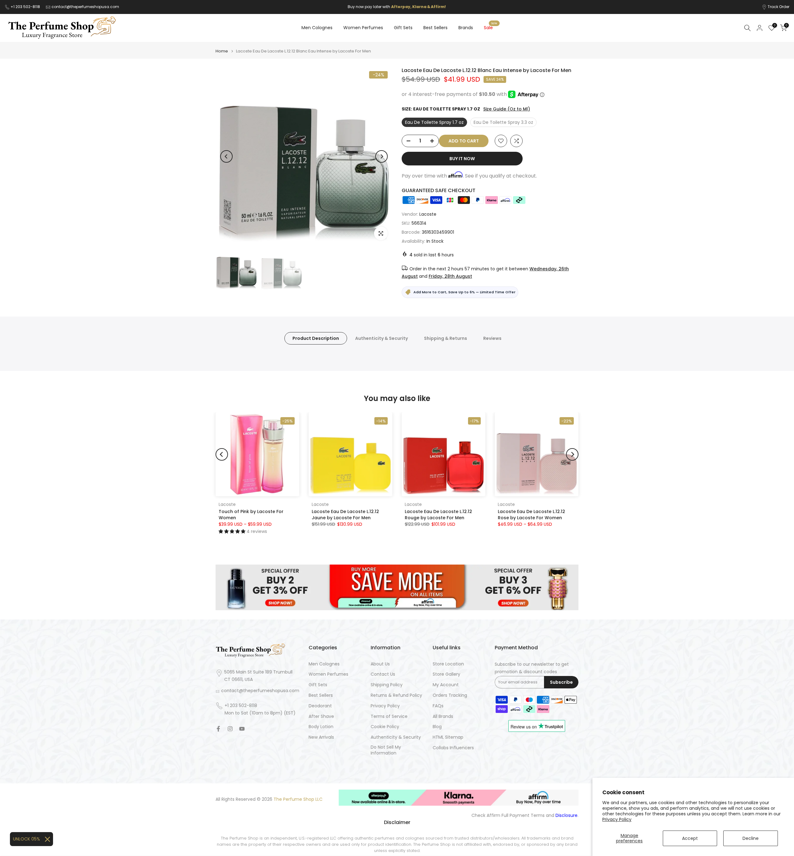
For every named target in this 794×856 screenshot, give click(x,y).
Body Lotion (321, 727)
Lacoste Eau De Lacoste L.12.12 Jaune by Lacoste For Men (345, 514)
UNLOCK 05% (26, 839)
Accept (690, 838)
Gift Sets (403, 28)
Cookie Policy (385, 727)
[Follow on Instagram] (230, 728)
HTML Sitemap (448, 737)
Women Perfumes (363, 28)
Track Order (778, 6)
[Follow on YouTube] (242, 728)
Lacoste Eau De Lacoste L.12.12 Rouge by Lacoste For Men (438, 514)
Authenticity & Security (381, 338)
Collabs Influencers (453, 748)
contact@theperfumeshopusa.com (85, 6)
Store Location (448, 664)
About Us (380, 664)
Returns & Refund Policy (396, 695)
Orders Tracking (450, 695)
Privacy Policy (616, 819)
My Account (446, 685)
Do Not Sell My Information (386, 750)
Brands (465, 28)
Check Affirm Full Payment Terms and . (524, 815)
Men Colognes (316, 28)
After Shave (321, 716)
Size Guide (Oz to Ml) (506, 109)
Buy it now (462, 158)
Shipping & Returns (445, 338)
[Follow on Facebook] (218, 728)
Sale (490, 27)
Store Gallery (446, 674)
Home (222, 51)
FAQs (438, 706)
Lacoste (427, 214)
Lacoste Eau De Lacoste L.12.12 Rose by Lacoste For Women (531, 514)
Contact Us (383, 674)
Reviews (492, 338)
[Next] (381, 156)
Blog (437, 727)
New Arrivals (321, 737)
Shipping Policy (387, 685)
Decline (751, 838)
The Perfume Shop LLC (298, 799)
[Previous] (226, 156)
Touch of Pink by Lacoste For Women (251, 514)
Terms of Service (389, 716)
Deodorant (320, 706)
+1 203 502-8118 (26, 6)
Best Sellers (435, 28)
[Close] (47, 839)
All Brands (443, 716)
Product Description (315, 338)
